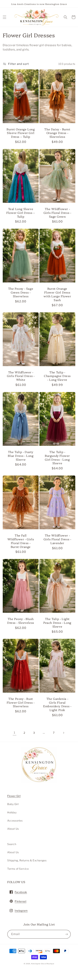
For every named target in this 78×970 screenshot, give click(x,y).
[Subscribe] (66, 934)
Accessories (15, 820)
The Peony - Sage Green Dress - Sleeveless (20, 292)
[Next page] (63, 733)
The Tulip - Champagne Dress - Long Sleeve (57, 376)
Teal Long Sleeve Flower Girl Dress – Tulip (20, 212)
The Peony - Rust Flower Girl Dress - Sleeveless (20, 702)
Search (11, 844)
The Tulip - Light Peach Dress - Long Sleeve (57, 622)
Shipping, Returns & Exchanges (26, 860)
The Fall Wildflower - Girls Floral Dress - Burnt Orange (20, 540)
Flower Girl (14, 795)
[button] (5, 17)
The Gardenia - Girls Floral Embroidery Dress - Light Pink (57, 704)
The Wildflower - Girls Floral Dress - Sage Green (57, 212)
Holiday (12, 812)
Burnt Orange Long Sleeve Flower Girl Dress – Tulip (21, 133)
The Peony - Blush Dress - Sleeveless (20, 621)
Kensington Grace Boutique (42, 964)
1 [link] (14, 732)
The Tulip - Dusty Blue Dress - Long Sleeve (20, 455)
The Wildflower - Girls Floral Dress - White (21, 376)
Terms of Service (18, 868)
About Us (13, 828)
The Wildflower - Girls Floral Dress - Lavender (57, 539)
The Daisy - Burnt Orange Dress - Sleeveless (57, 133)
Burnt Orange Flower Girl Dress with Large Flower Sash (57, 294)
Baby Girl (13, 804)
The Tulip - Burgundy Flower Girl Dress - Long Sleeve (57, 457)
